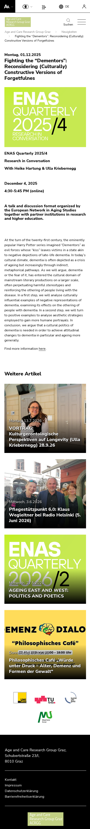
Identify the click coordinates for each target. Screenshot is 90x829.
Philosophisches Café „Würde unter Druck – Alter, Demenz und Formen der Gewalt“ (45, 666)
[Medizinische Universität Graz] (45, 717)
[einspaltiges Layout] (45, 6)
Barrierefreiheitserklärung (24, 796)
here (42, 348)
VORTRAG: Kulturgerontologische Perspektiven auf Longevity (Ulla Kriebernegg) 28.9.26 (44, 436)
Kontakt (11, 779)
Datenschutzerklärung (21, 791)
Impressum (13, 785)
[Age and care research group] (18, 22)
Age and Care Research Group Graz (28, 32)
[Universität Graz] (20, 698)
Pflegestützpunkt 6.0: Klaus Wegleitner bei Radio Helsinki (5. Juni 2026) (45, 515)
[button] (7, 6)
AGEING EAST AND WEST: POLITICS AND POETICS (38, 593)
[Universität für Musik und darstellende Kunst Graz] (71, 698)
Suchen (68, 25)
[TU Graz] (46, 698)
